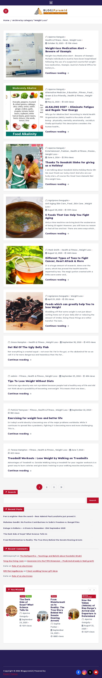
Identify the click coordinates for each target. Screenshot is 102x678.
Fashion (65, 151)
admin (14, 376)
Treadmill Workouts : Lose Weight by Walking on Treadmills (48, 458)
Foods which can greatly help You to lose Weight (69, 306)
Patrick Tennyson (19, 410)
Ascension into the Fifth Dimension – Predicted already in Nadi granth (60, 561)
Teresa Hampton (19, 450)
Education (72, 92)
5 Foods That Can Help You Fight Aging (67, 216)
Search (12, 492)
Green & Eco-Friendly (55, 95)
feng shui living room (13, 561)
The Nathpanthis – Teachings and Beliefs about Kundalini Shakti (51, 556)
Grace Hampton (18, 342)
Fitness (82, 92)
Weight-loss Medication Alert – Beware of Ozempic (65, 50)
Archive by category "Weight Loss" (30, 20)
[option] (20, 610)
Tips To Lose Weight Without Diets (31, 381)
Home (6, 20)
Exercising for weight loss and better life (35, 418)
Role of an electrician (22, 566)
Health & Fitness (53, 40)
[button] (90, 590)
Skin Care (78, 203)
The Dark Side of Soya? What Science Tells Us (25, 534)
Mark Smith (53, 250)
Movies (91, 151)
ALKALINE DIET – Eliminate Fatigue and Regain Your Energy (69, 108)
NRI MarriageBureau (13, 571)
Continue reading (56, 73)
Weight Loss (75, 40)
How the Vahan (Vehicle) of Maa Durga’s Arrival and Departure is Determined (89, 608)
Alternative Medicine (55, 92)
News (65, 40)
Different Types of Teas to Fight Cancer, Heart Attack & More (66, 259)
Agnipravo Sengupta (58, 200)
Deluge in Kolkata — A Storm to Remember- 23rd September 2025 (34, 528)
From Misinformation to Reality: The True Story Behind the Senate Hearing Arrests (42, 540)
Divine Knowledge (87, 596)
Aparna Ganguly (56, 37)
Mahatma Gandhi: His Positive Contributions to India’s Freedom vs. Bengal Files (41, 522)
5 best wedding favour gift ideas (42, 571)
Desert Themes (10, 674)
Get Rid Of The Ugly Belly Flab (28, 347)
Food (89, 92)
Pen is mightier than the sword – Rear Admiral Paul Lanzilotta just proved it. (39, 516)
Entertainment (52, 151)
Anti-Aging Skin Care (55, 203)
